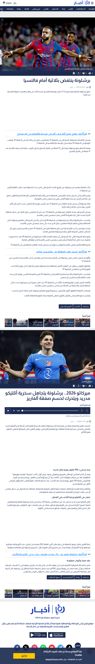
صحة (63, 9)
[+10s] (87, 411)
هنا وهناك (9, 9)
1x (14, 411)
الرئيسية (91, 9)
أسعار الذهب (80, 9)
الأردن (71, 9)
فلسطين (55, 9)
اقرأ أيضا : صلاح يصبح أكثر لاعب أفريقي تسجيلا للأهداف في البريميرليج (52, 133)
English (9, 3)
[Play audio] (8, 410)
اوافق (24, 656)
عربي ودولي (36, 9)
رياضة (19, 9)
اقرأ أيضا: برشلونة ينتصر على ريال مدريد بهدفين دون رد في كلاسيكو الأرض (49, 554)
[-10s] (81, 411)
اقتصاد (26, 9)
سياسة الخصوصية (52, 659)
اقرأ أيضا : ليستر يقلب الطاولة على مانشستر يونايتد (61, 251)
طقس (46, 9)
